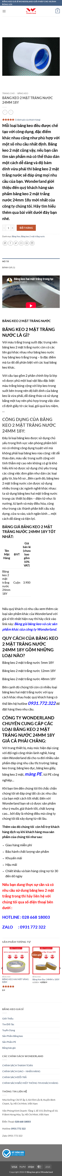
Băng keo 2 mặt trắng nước (33, 236)
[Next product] (5, 112)
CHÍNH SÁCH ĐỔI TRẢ (14, 1077)
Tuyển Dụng (8, 1030)
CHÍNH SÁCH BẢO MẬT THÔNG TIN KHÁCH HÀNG (30, 1082)
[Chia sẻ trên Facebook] (10, 243)
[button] (4, 11)
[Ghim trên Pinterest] (26, 243)
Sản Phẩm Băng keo (12, 1035)
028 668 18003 (22, 1121)
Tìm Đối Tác (8, 1024)
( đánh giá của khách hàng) (27, 119)
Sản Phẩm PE (9, 1041)
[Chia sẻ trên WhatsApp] (5, 243)
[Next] (59, 974)
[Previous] (2, 974)
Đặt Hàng (26, 227)
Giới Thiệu (7, 1018)
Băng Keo (22, 93)
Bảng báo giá (8, 1047)
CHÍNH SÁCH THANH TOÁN (17, 1065)
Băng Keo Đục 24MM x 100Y (46, 979)
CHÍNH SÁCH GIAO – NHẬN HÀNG (21, 1071)
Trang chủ (8, 93)
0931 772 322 (18, 1128)
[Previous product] (10, 112)
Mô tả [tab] (5, 261)
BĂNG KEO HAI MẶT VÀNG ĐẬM (15, 980)
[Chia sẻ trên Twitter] (15, 243)
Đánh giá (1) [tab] (8, 267)
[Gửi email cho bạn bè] (21, 243)
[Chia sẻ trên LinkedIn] (32, 243)
